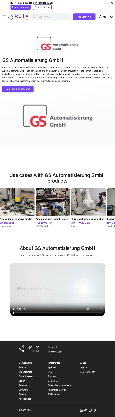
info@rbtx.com (55, 351)
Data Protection (87, 372)
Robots (22, 367)
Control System (26, 376)
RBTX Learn (53, 394)
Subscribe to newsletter (60, 385)
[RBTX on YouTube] (85, 410)
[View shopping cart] (111, 17)
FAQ (50, 372)
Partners (52, 376)
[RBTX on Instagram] (90, 410)
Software (23, 390)
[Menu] (4, 16)
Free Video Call (84, 16)
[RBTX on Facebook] (94, 410)
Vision (22, 381)
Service (22, 394)
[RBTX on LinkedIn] (81, 410)
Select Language (20, 7)
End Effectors (25, 372)
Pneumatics (24, 385)
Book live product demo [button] (18, 89)
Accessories (25, 399)
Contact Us (53, 381)
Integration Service (57, 390)
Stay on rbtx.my (42, 7)
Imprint (83, 367)
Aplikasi (52, 367)
